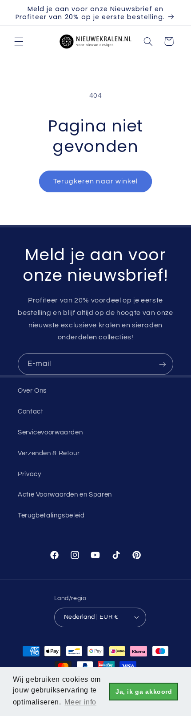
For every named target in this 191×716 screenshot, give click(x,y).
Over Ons (32, 390)
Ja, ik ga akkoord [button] (143, 691)
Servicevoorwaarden (50, 432)
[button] (18, 41)
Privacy (29, 474)
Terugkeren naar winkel (95, 181)
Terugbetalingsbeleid (51, 515)
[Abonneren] (162, 364)
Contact (30, 411)
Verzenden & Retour (49, 453)
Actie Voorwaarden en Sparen (65, 494)
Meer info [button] (80, 702)
